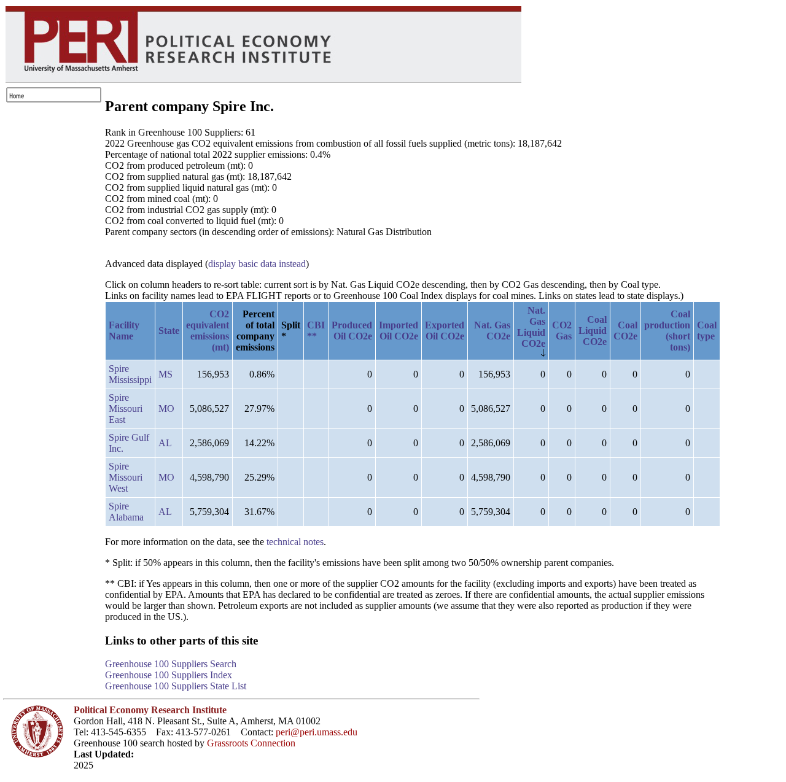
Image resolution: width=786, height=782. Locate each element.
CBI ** (316, 330)
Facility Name (124, 330)
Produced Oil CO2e (352, 330)
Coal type (707, 330)
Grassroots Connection (251, 743)
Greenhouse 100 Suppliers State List (175, 686)
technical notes (295, 541)
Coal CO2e (625, 330)
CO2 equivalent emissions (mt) (207, 330)
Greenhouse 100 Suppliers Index (168, 675)
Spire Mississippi (130, 374)
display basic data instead (257, 263)
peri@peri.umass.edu (316, 732)
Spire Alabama (126, 511)
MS (165, 374)
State (168, 330)
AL (165, 443)
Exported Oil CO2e (444, 330)
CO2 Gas (562, 330)
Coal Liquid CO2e (592, 330)
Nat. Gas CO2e (492, 330)
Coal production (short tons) (667, 330)
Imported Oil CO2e (398, 330)
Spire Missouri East (125, 408)
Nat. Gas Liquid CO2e (531, 327)
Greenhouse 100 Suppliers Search (170, 664)
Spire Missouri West (125, 477)
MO (166, 408)
